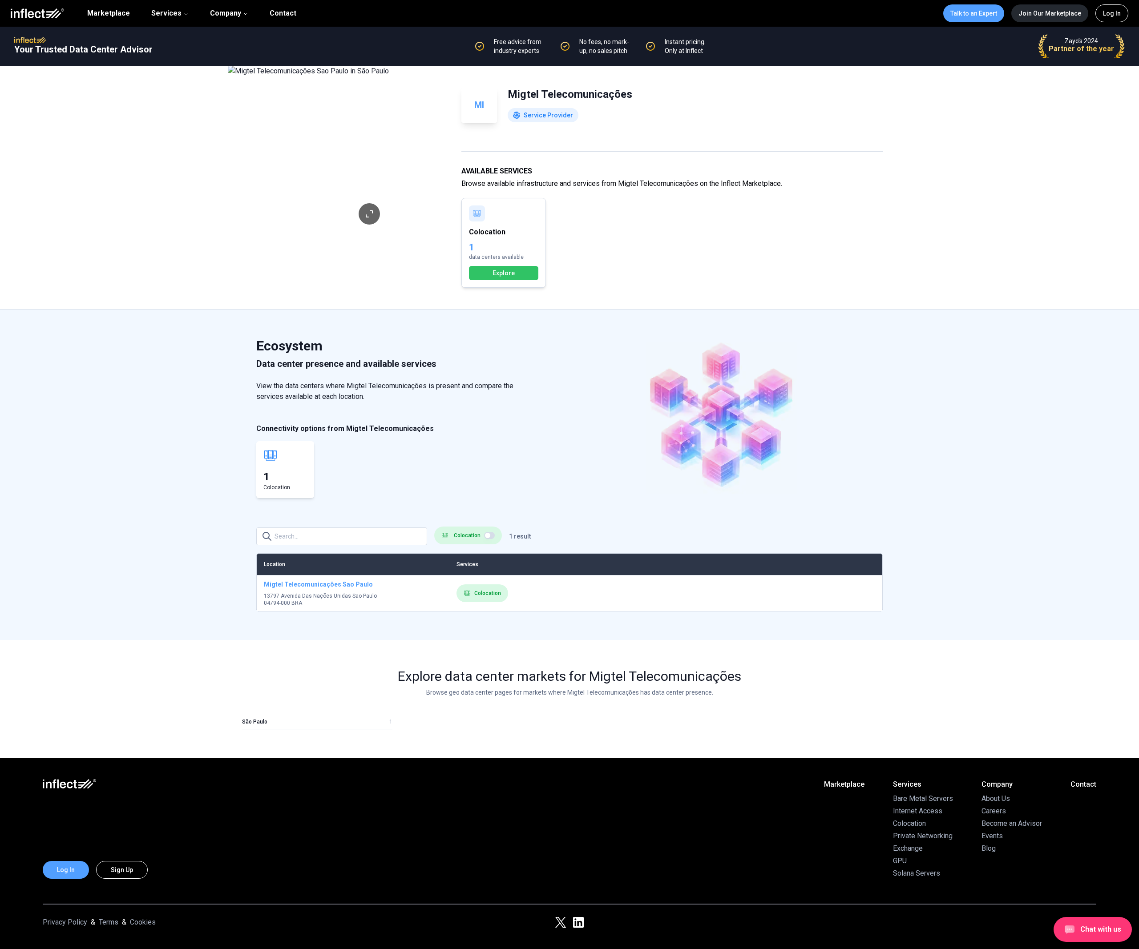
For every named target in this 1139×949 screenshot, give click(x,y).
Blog (988, 848)
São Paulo (254, 722)
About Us (995, 798)
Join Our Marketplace (1049, 13)
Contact (283, 13)
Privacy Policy (65, 922)
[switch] (489, 535)
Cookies (143, 922)
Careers (993, 811)
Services (166, 13)
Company (225, 13)
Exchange (908, 848)
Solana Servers (916, 873)
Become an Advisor (1011, 823)
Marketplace (108, 13)
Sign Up (122, 869)
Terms (108, 922)
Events (992, 836)
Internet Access (917, 811)
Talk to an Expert (973, 13)
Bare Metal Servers (923, 798)
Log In (1112, 13)
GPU (900, 861)
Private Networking (923, 836)
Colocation (487, 593)
